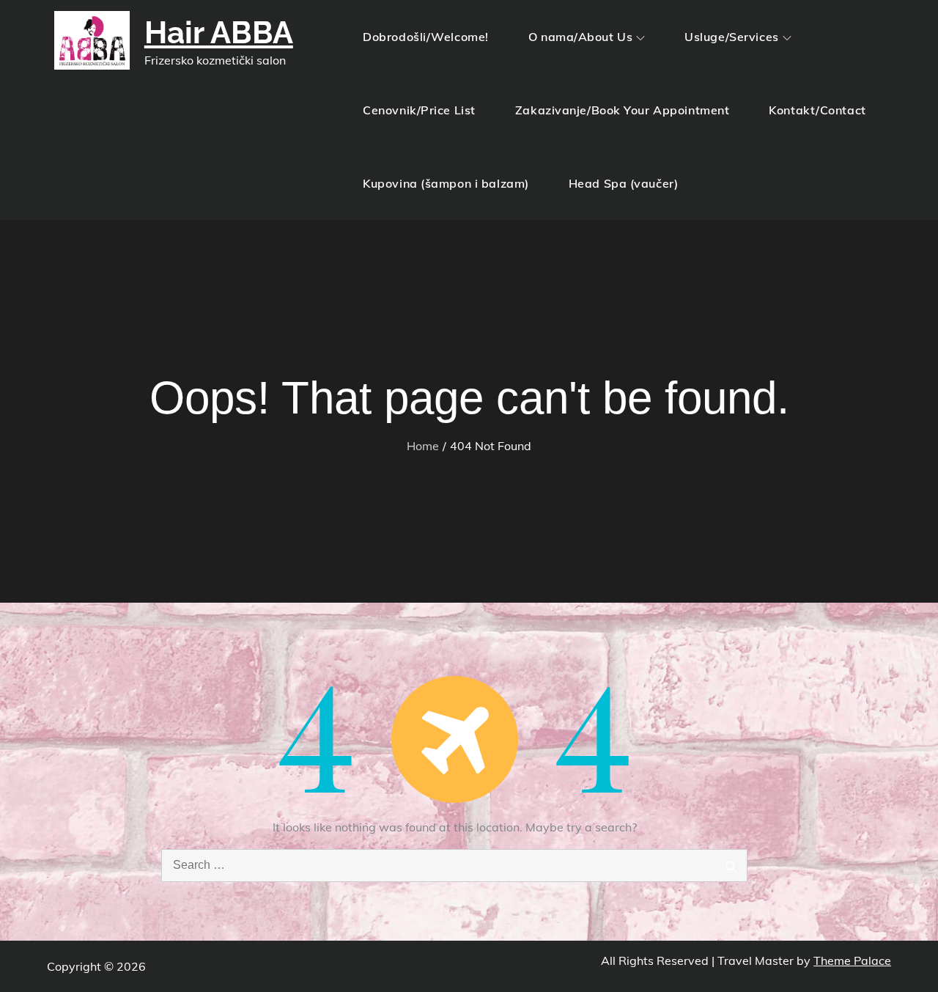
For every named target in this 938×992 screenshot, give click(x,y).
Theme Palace (852, 960)
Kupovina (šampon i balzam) (446, 183)
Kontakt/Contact (817, 110)
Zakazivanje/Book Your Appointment (622, 110)
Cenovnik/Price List (419, 110)
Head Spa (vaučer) (624, 183)
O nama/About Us (580, 36)
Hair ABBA (218, 33)
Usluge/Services (731, 36)
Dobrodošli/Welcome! (426, 36)
